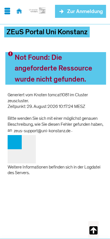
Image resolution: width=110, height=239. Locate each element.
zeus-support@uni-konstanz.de (42, 131)
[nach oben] (93, 229)
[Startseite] (19, 11)
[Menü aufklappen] (7, 11)
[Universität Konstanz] (37, 11)
